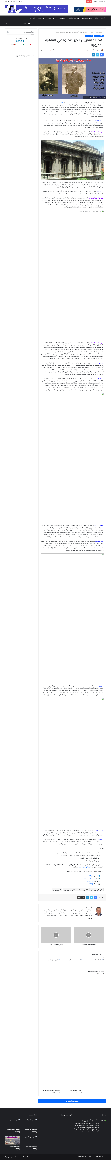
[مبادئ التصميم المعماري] (72, 1024)
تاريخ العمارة (41, 18)
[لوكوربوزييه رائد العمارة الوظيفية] (50, 1024)
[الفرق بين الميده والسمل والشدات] (12, 1123)
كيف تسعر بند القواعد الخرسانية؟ (31, 1130)
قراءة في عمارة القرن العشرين (96, 971)
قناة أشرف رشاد (88, 878)
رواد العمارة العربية (84, 32)
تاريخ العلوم (32, 18)
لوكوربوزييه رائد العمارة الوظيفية (51, 1090)
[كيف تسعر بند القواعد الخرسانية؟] (29, 1123)
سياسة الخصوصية (15, 1157)
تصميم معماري (62, 18)
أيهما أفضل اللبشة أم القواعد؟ (14, 1147)
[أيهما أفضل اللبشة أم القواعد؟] (12, 1140)
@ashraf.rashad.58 (87, 884)
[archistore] (90, 9)
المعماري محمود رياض (84, 867)
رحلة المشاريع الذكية (74, 18)
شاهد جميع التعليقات (72, 1101)
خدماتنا (97, 18)
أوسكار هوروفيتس (96, 890)
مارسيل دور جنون (69, 890)
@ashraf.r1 (90, 881)
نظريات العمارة (51, 18)
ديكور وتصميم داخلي (87, 18)
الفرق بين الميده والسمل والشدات (13, 1130)
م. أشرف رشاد (97, 50)
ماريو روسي (56, 890)
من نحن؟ (7, 1157)
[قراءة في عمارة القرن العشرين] (94, 964)
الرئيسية (103, 18)
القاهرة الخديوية (58, 102)
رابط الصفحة (89, 876)
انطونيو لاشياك (82, 890)
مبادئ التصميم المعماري (75, 1090)
